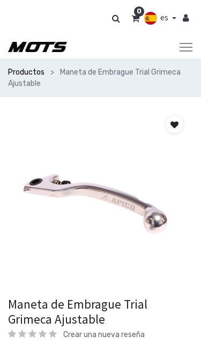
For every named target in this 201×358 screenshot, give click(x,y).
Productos (26, 72)
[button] (174, 124)
